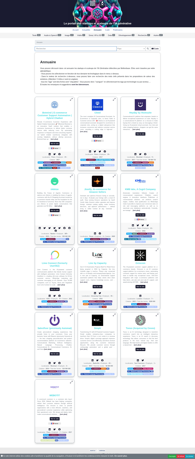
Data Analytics (148, 368)
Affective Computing (47, 440)
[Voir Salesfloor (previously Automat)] (71, 315)
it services (47, 162)
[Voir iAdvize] (71, 176)
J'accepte (172, 456)
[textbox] (130, 49)
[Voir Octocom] (157, 250)
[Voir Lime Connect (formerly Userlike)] (71, 250)
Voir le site (55, 143)
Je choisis (189, 456)
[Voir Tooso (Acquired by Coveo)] (157, 315)
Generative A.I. (65, 168)
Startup (40, 162)
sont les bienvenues (80, 84)
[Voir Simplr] (114, 315)
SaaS (54, 168)
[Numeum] (93, 3)
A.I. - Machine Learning (97, 162)
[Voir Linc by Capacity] (114, 250)
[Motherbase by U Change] (102, 3)
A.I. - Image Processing (103, 160)
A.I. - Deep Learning (45, 168)
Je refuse (181, 456)
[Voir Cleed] (114, 99)
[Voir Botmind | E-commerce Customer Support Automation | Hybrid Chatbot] (71, 99)
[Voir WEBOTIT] (71, 382)
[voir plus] (54, 139)
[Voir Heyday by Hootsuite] (157, 99)
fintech (63, 162)
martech (145, 162)
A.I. (58, 168)
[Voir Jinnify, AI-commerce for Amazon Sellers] (114, 176)
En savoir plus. (121, 456)
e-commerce (56, 162)
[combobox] (131, 49)
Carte (156, 49)
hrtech (135, 233)
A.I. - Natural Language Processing (55, 165)
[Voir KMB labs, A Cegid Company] (157, 176)
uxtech (69, 162)
